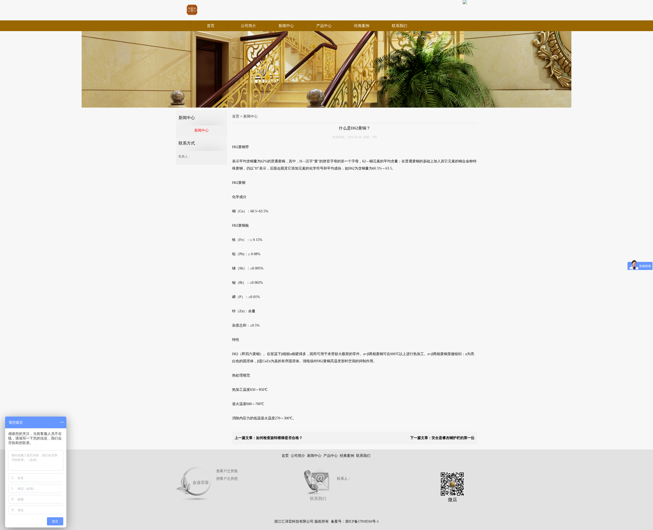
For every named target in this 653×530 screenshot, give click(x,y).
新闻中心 (286, 26)
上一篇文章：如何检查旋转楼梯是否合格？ (269, 438)
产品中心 (324, 26)
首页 (211, 26)
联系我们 (399, 26)
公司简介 (248, 26)
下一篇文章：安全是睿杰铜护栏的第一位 (442, 438)
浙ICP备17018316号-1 (362, 521)
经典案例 (361, 26)
